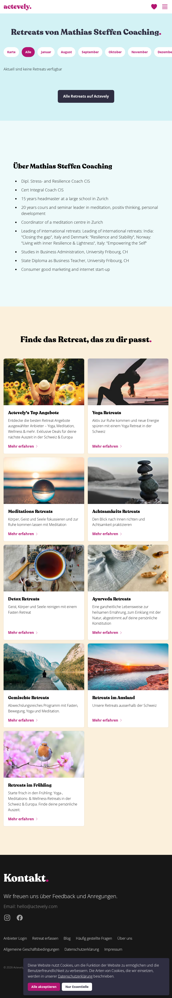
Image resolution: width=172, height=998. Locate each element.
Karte (11, 52)
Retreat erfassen (45, 938)
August (66, 52)
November (139, 52)
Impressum (113, 949)
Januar (46, 52)
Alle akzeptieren (43, 987)
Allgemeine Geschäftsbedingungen (31, 949)
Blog (67, 938)
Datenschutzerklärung (75, 976)
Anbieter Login (15, 938)
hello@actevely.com (37, 906)
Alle (28, 52)
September (90, 52)
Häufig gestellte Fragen (94, 938)
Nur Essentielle (76, 987)
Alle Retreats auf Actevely (86, 96)
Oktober (115, 52)
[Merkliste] (154, 6)
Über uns (124, 938)
